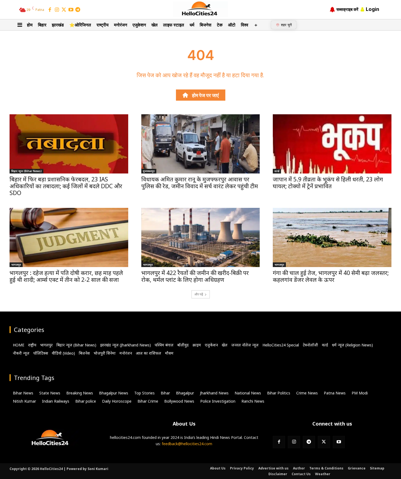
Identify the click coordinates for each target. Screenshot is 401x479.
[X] (324, 442)
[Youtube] (339, 442)
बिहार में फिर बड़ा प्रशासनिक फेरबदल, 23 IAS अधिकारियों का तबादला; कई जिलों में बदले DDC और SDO (66, 186)
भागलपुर (16, 265)
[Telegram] (78, 10)
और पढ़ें (198, 294)
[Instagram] (57, 10)
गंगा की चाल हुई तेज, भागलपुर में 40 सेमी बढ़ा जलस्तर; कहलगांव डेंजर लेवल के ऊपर (331, 276)
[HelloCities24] (200, 9)
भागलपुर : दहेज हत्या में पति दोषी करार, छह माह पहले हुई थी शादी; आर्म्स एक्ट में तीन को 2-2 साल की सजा (66, 276)
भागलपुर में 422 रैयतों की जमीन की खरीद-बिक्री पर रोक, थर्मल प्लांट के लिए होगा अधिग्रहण (195, 276)
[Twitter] (64, 10)
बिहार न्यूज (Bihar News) (26, 171)
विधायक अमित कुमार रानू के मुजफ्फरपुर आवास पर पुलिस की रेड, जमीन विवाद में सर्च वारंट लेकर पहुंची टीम (199, 182)
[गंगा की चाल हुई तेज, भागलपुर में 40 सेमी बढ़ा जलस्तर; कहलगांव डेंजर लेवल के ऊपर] (332, 237)
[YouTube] (71, 10)
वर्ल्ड (276, 171)
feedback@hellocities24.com (187, 443)
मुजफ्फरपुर (149, 171)
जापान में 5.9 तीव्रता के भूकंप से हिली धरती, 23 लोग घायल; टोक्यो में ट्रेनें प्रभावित (328, 182)
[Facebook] (50, 10)
